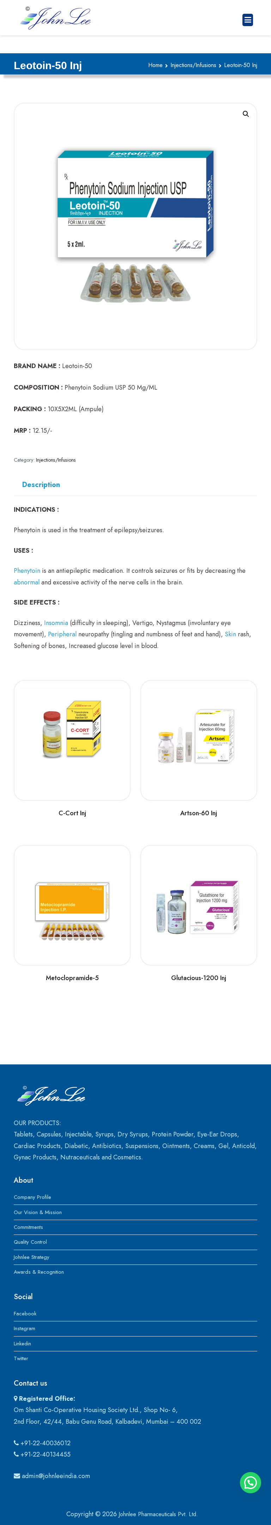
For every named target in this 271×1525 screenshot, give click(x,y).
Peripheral (62, 634)
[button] (246, 114)
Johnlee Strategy (31, 1257)
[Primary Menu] (247, 20)
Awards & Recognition (39, 1272)
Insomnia (56, 623)
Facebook (25, 1313)
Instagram (24, 1328)
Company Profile (32, 1197)
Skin (230, 634)
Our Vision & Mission (38, 1212)
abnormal (27, 582)
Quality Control (30, 1242)
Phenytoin (27, 570)
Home (155, 65)
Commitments (28, 1227)
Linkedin (22, 1343)
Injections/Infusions (193, 65)
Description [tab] (41, 485)
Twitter (21, 1358)
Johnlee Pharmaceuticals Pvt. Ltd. (158, 1514)
